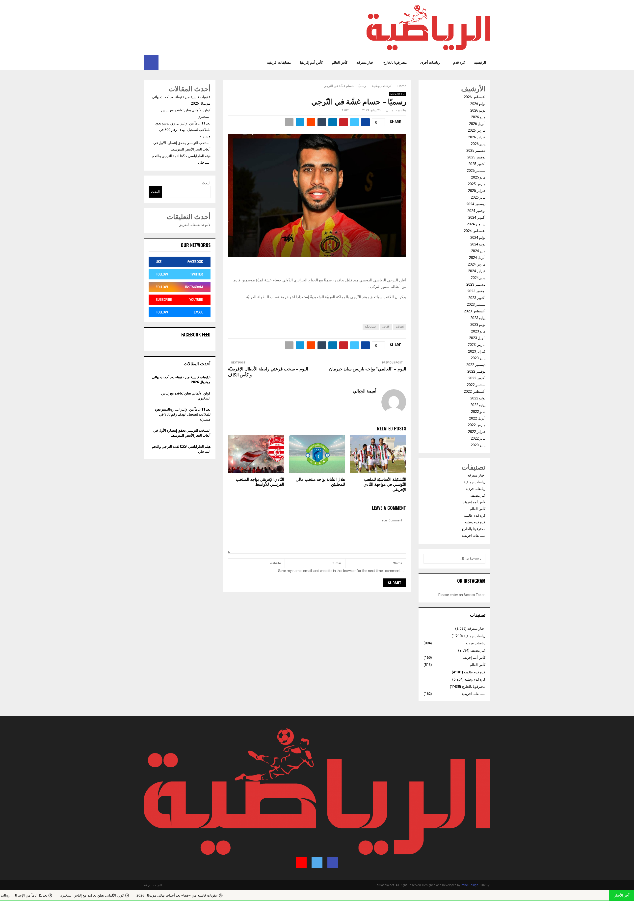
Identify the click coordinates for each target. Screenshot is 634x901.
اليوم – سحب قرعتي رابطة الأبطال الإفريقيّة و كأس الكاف (268, 372)
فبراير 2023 (476, 351)
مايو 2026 (478, 117)
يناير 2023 (478, 358)
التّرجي (386, 326)
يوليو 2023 (477, 318)
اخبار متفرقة (365, 62)
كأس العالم (339, 62)
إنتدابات (400, 326)
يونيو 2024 (477, 244)
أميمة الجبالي (394, 110)
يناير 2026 (478, 144)
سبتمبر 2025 (476, 171)
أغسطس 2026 (474, 97)
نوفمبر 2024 (476, 211)
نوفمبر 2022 (476, 371)
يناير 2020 (478, 445)
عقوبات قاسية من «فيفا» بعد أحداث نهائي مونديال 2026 (227, 895)
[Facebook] (174, 62)
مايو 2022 (478, 412)
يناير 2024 (478, 278)
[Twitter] (169, 62)
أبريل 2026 (477, 124)
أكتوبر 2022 (476, 378)
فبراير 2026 (476, 137)
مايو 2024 (478, 251)
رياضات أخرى (430, 62)
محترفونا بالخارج (395, 62)
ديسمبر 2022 (475, 365)
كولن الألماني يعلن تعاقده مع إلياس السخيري (142, 895)
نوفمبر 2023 (476, 291)
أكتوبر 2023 (476, 298)
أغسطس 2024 (474, 231)
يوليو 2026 (477, 104)
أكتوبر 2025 (476, 164)
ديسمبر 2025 (475, 150)
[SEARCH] (428, 559)
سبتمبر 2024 (476, 224)
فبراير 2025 (476, 191)
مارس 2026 (476, 130)
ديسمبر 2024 (475, 204)
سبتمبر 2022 (476, 385)
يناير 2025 (478, 197)
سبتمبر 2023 (476, 304)
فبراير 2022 (476, 432)
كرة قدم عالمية (474, 515)
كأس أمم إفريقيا (311, 62)
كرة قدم (459, 62)
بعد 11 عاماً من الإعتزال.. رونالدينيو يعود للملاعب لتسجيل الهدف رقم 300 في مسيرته (183, 129)
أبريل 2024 (477, 258)
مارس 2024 (476, 264)
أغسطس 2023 (474, 311)
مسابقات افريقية (279, 62)
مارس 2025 (476, 184)
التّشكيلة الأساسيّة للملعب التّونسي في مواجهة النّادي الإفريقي (385, 484)
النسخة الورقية (153, 885)
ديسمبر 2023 (475, 284)
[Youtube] (162, 62)
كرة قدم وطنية (397, 93)
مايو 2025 (478, 177)
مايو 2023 (478, 331)
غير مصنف (477, 495)
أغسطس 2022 (474, 391)
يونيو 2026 (477, 110)
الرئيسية (480, 62)
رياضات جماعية (474, 482)
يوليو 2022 (477, 398)
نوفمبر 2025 (476, 157)
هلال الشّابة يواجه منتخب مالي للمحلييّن (320, 482)
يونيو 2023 (477, 325)
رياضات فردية (475, 489)
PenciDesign (469, 885)
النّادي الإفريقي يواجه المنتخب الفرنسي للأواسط (260, 482)
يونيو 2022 (477, 405)
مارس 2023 (476, 345)
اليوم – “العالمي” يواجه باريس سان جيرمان (367, 369)
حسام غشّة (370, 326)
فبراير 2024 (476, 271)
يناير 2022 (478, 438)
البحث (206, 183)
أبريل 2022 (477, 418)
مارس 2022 (476, 425)
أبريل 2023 (477, 338)
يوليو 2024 (477, 238)
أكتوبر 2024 (476, 217)
